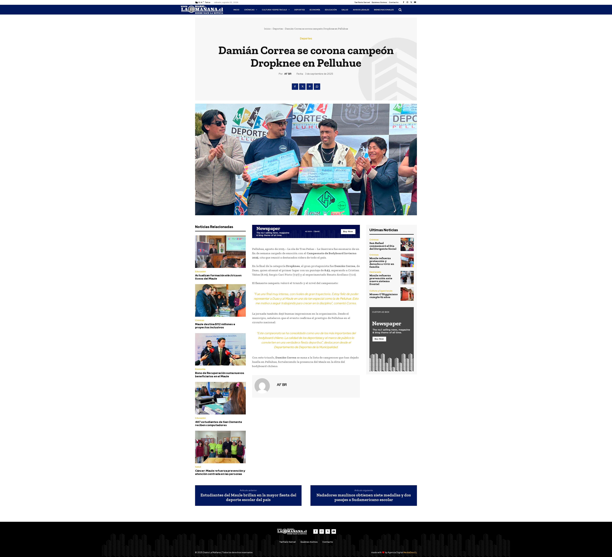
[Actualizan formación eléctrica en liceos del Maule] (220, 251)
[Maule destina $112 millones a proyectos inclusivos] (220, 300)
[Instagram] (407, 2)
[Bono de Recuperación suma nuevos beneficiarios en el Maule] (220, 349)
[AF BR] (264, 386)
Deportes (278, 28)
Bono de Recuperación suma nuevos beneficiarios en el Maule (219, 374)
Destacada (375, 272)
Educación (200, 271)
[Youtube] (415, 2)
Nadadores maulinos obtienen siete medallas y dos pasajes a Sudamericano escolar (364, 497)
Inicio (267, 28)
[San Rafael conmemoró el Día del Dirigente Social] (407, 244)
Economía (200, 369)
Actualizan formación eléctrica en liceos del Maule (218, 277)
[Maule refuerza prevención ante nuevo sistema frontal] (407, 277)
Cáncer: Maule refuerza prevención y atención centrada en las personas (220, 472)
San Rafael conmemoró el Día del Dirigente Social (382, 246)
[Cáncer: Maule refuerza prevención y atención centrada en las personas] (220, 447)
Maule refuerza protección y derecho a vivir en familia (381, 262)
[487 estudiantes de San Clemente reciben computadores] (220, 398)
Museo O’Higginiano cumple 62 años (383, 295)
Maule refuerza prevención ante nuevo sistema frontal (380, 280)
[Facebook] (403, 2)
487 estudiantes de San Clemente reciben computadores (218, 423)
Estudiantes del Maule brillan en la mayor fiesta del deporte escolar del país (248, 497)
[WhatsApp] (317, 86)
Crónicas (199, 320)
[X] (411, 2)
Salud (198, 467)
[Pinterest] (309, 86)
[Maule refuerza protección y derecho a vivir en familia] (407, 260)
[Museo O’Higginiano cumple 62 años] (407, 294)
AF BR (287, 73)
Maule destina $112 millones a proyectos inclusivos (215, 325)
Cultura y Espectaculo (380, 291)
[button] (400, 10)
